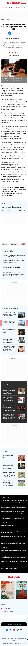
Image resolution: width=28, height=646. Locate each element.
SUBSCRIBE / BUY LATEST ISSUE (14, 624)
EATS (23, 7)
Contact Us (10, 638)
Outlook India (6, 189)
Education (16, 193)
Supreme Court (6, 207)
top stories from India (9, 191)
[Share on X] (12, 52)
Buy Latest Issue (8, 611)
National (9, 19)
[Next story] (27, 323)
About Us (4, 638)
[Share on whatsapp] (18, 52)
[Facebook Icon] (7, 629)
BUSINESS (4, 7)
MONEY (11, 7)
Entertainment (7, 193)
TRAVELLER (17, 7)
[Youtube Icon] (21, 629)
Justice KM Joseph (20, 211)
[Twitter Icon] (10, 629)
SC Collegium (17, 207)
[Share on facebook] (9, 52)
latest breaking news (17, 187)
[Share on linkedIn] (15, 52)
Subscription (7, 608)
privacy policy (17, 619)
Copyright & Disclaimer (20, 638)
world (11, 195)
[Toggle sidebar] (4, 3)
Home (2, 19)
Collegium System (7, 211)
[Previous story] (1, 323)
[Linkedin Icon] (17, 629)
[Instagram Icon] (14, 629)
